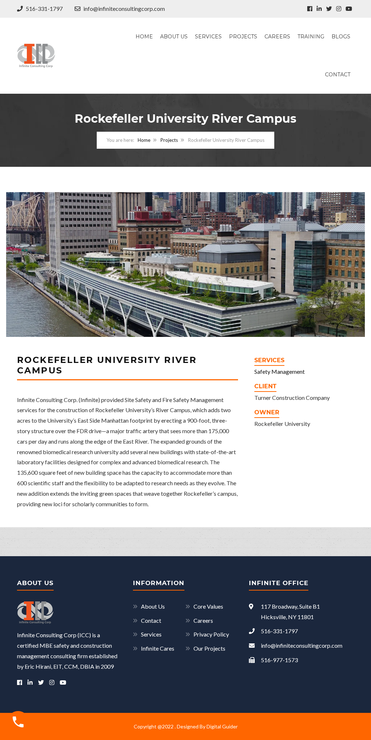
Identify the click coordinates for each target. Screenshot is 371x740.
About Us (174, 36)
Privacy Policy (211, 634)
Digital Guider (222, 726)
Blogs (341, 36)
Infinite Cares (157, 648)
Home (144, 36)
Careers (277, 36)
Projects (243, 36)
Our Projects (209, 648)
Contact (337, 74)
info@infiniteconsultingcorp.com (123, 8)
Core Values (208, 606)
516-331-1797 (44, 8)
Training (310, 36)
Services (208, 36)
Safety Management (279, 371)
